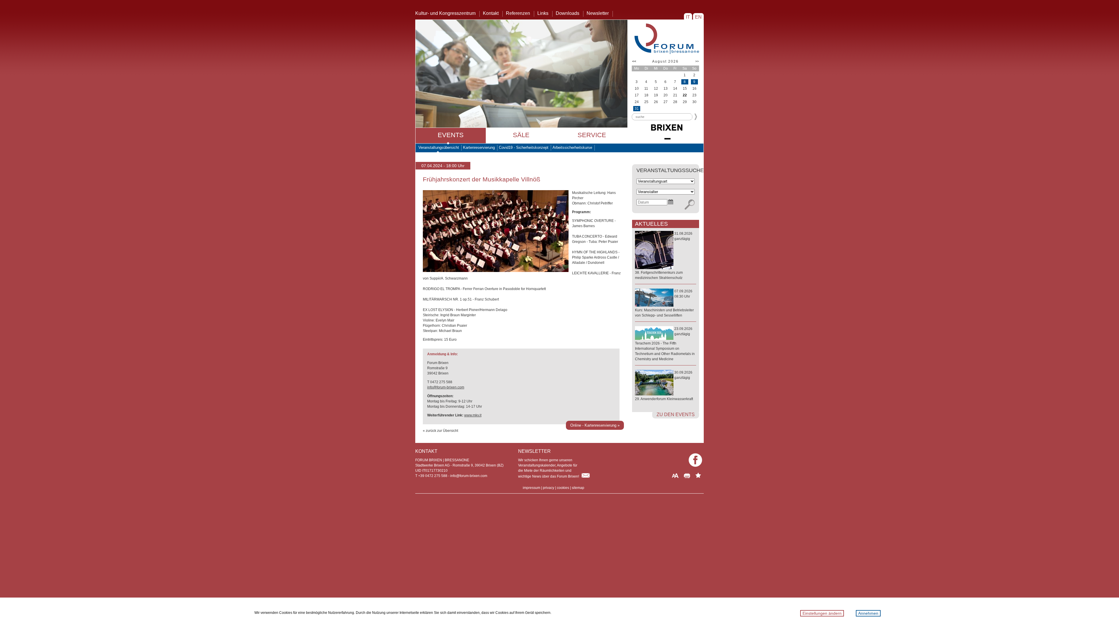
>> (697, 61)
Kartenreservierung (479, 147)
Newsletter (598, 13)
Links (542, 13)
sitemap (578, 488)
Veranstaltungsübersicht (438, 147)
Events (451, 135)
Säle (521, 135)
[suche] (690, 204)
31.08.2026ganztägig (663, 256)
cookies (563, 488)
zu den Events (676, 414)
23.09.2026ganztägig (665, 344)
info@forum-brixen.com (445, 387)
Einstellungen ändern (822, 613)
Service (592, 135)
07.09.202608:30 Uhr (664, 303)
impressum (531, 488)
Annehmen (868, 613)
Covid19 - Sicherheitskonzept (523, 147)
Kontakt (491, 13)
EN (698, 17)
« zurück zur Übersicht (440, 431)
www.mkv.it (472, 415)
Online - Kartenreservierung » (595, 425)
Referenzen (518, 13)
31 (637, 109)
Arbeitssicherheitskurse (572, 147)
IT (688, 17)
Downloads (567, 13)
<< (634, 61)
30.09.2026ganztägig (664, 385)
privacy (548, 488)
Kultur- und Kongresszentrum (445, 13)
